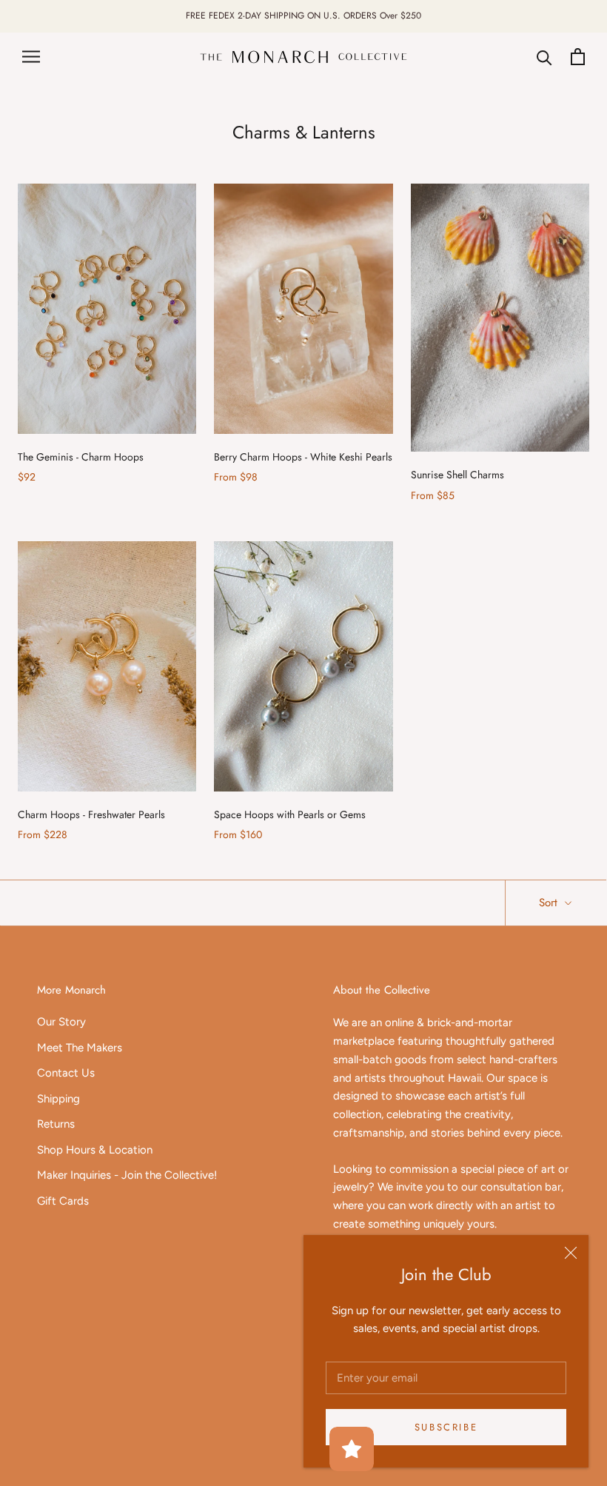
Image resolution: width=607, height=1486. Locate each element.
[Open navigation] (31, 56)
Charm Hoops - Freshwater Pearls (91, 814)
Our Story (61, 1021)
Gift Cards (63, 1201)
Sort (550, 902)
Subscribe (446, 1427)
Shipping (58, 1098)
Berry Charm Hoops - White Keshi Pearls (303, 456)
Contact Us (66, 1073)
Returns (56, 1124)
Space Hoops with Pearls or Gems (290, 814)
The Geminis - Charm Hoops (81, 456)
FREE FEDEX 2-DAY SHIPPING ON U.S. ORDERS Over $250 (303, 15)
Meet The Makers (79, 1047)
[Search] (544, 56)
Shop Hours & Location (94, 1150)
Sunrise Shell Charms (457, 474)
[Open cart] (578, 56)
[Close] (570, 1252)
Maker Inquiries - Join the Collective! (127, 1175)
